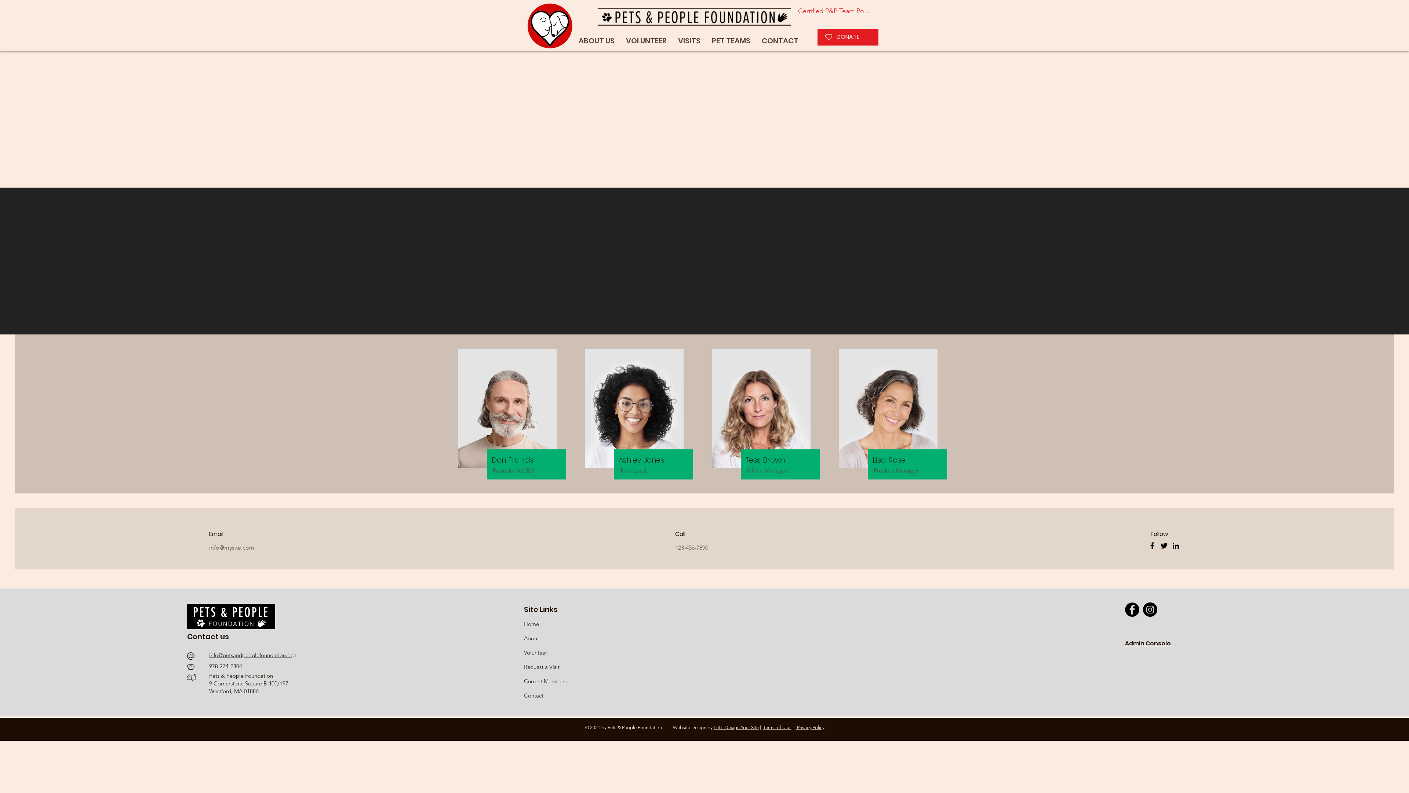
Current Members (545, 681)
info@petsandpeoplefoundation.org (252, 655)
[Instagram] (1150, 609)
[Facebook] (1152, 545)
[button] (731, 41)
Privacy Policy (810, 727)
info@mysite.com (231, 547)
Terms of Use (777, 727)
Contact (533, 695)
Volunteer (535, 652)
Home (532, 623)
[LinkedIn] (1175, 545)
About (531, 638)
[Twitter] (1164, 545)
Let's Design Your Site (736, 727)
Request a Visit (542, 666)
